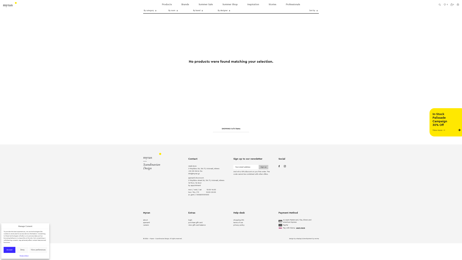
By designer (223, 10)
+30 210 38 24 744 (195, 171)
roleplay (299, 238)
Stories (272, 4)
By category (149, 10)
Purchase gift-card (195, 222)
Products (167, 4)
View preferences (38, 250)
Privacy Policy (24, 255)
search (440, 4)
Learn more (300, 228)
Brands (185, 4)
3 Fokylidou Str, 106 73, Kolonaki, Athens (203, 168)
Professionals (293, 4)
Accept (9, 250)
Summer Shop (230, 4)
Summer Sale (206, 4)
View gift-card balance (197, 225)
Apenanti (146, 222)
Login (190, 220)
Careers (146, 225)
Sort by (312, 10)
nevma (316, 238)
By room (171, 10)
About (145, 220)
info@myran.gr (194, 174)
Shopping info (238, 220)
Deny (22, 250)
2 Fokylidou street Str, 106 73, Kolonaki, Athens (206, 180)
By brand (196, 10)
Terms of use (238, 222)
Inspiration (253, 4)
